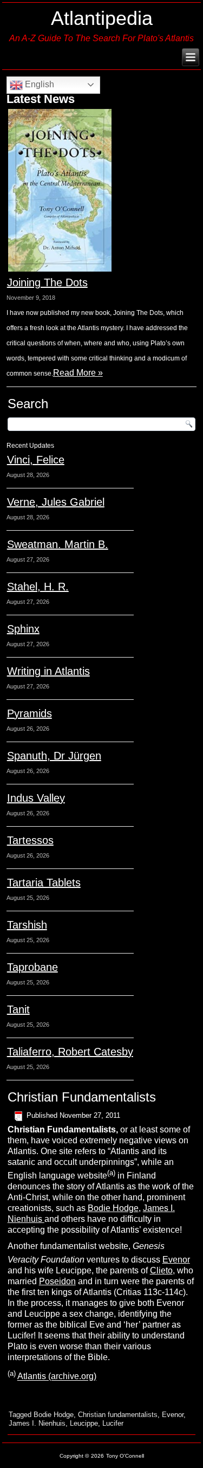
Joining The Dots (47, 282)
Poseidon (57, 1281)
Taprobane (32, 967)
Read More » (78, 372)
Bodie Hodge (113, 1208)
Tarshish (27, 925)
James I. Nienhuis (37, 1423)
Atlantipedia (102, 18)
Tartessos (30, 840)
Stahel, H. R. (38, 587)
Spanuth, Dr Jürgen (54, 756)
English (38, 84)
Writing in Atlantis (48, 671)
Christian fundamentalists (118, 1415)
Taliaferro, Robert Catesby (70, 1052)
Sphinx (23, 629)
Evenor (176, 1259)
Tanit (18, 1009)
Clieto (161, 1270)
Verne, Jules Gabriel (55, 502)
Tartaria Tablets (44, 882)
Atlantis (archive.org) (56, 1376)
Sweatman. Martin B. (57, 544)
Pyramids (29, 713)
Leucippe (84, 1423)
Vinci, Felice (35, 460)
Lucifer (112, 1423)
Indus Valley (36, 798)
